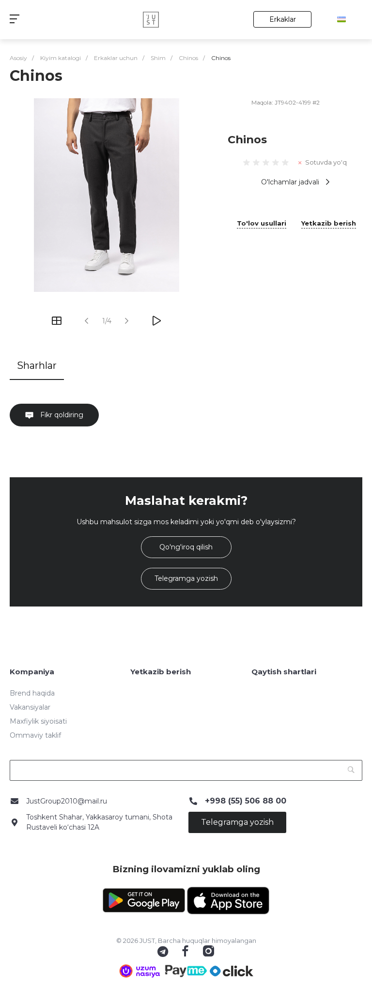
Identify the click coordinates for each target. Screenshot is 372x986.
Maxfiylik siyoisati (38, 721)
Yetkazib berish (328, 223)
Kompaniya (32, 671)
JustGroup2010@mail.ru (66, 801)
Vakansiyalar (30, 707)
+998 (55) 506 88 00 (245, 800)
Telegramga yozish (186, 578)
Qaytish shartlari (283, 671)
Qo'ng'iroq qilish (186, 547)
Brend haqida (32, 693)
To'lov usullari (261, 223)
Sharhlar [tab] (37, 365)
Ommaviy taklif (35, 735)
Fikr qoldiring (60, 414)
